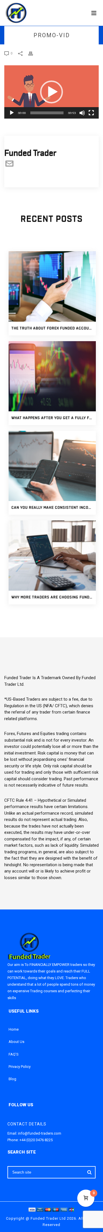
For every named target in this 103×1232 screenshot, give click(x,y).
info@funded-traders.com (39, 1133)
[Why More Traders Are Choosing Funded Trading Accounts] (52, 555)
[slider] (47, 112)
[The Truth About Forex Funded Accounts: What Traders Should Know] (52, 286)
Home (14, 1029)
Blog (12, 1079)
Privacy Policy (20, 1066)
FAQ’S (14, 1054)
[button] (51, 91)
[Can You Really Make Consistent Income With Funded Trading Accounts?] (52, 466)
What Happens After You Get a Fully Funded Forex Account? (53, 418)
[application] (51, 92)
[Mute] (82, 113)
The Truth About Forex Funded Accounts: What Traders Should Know (53, 328)
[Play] (12, 113)
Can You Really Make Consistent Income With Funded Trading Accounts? (53, 508)
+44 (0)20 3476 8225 (36, 1140)
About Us (16, 1042)
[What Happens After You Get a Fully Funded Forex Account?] (52, 376)
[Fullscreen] (91, 113)
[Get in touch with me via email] (9, 166)
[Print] (33, 53)
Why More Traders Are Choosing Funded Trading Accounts (53, 597)
